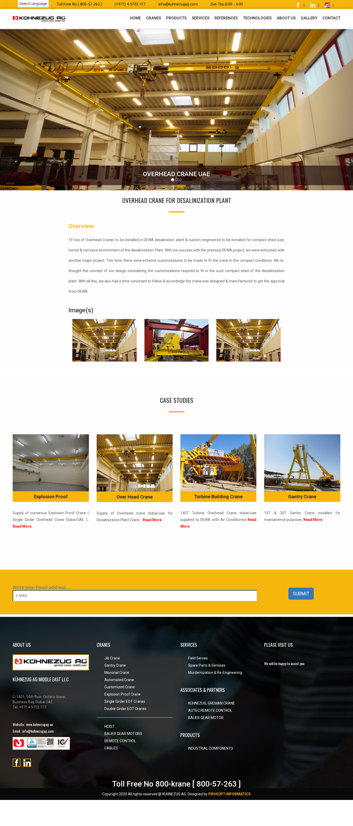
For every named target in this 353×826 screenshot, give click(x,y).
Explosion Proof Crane (122, 694)
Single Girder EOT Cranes (124, 701)
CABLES (111, 748)
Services (200, 18)
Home (135, 18)
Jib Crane (112, 658)
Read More (22, 526)
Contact (331, 18)
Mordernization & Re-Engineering (215, 672)
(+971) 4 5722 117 (130, 4)
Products (176, 18)
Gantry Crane (302, 496)
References (226, 18)
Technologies (257, 18)
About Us (286, 18)
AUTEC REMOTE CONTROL (210, 710)
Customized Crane (119, 687)
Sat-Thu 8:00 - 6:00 (227, 4)
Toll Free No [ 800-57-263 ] (79, 4)
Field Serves (198, 658)
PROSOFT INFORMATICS (229, 794)
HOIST (109, 726)
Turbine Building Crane (218, 496)
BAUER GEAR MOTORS (123, 734)
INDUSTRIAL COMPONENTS (210, 748)
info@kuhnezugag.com (178, 4)
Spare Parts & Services (206, 665)
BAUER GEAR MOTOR (206, 718)
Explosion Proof (51, 496)
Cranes (153, 18)
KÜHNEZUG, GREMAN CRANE (211, 703)
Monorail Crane (116, 672)
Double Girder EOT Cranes (125, 709)
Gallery (309, 18)
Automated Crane (119, 680)
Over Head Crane (135, 497)
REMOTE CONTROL (120, 741)
